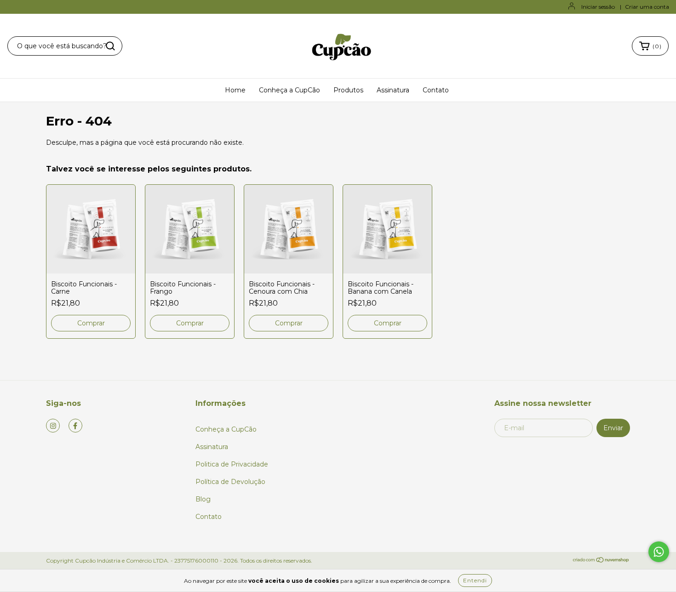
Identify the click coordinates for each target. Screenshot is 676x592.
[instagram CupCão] (53, 426)
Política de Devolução (230, 482)
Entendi (475, 580)
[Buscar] (110, 46)
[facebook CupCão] (75, 426)
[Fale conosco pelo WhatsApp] (658, 551)
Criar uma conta (647, 6)
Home (235, 90)
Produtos (348, 90)
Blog (203, 499)
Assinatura (393, 90)
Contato (436, 90)
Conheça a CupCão (289, 90)
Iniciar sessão (598, 6)
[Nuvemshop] (601, 561)
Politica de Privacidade (231, 464)
